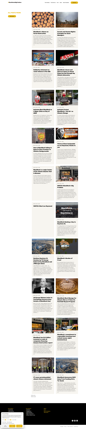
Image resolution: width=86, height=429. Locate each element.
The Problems (47, 2)
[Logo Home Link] (14, 2)
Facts (58, 2)
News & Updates (66, 2)
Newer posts (33, 396)
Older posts (33, 395)
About (61, 2)
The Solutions (53, 2)
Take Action (74, 2)
